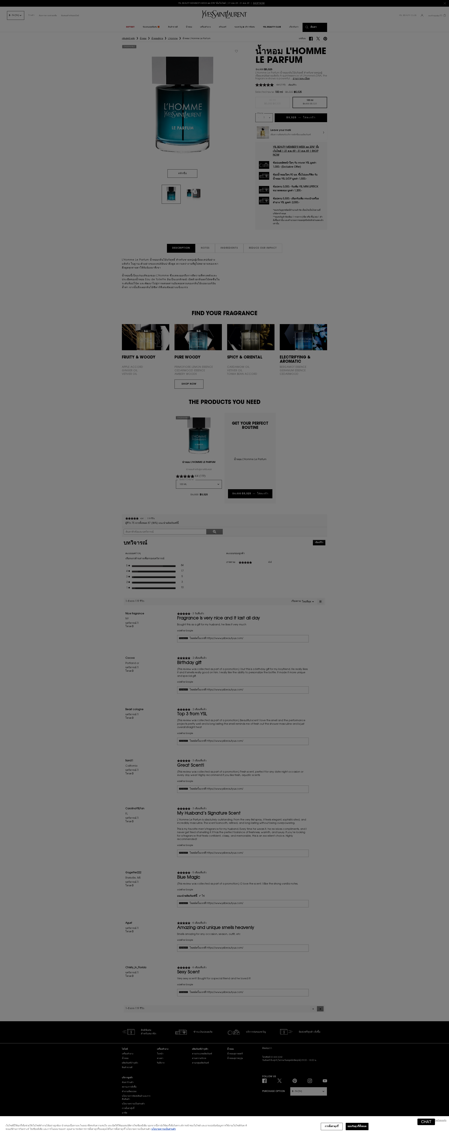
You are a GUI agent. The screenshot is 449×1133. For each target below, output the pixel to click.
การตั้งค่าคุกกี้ (332, 1126)
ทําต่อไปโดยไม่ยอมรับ (437, 1121)
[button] (426, 1122)
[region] (224, 1124)
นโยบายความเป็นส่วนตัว (163, 1129)
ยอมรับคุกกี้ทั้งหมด (357, 1126)
